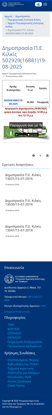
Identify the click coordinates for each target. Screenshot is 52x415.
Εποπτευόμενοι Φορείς (23, 360)
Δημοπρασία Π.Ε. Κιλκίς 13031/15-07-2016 (23, 177)
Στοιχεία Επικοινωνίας (17, 311)
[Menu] (44, 4)
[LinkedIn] (47, 155)
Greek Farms (16, 386)
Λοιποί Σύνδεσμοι (20, 381)
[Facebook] (33, 155)
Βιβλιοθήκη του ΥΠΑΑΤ (23, 364)
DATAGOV (14, 337)
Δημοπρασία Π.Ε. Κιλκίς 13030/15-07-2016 (23, 202)
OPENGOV (15, 333)
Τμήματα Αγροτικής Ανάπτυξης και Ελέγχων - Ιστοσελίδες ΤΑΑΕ (24, 373)
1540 (43, 305)
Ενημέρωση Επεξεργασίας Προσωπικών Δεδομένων (25, 344)
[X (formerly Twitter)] (40, 155)
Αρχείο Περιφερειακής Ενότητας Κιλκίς (19, 73)
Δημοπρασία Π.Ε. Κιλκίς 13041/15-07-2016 (23, 228)
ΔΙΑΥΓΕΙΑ (13, 329)
